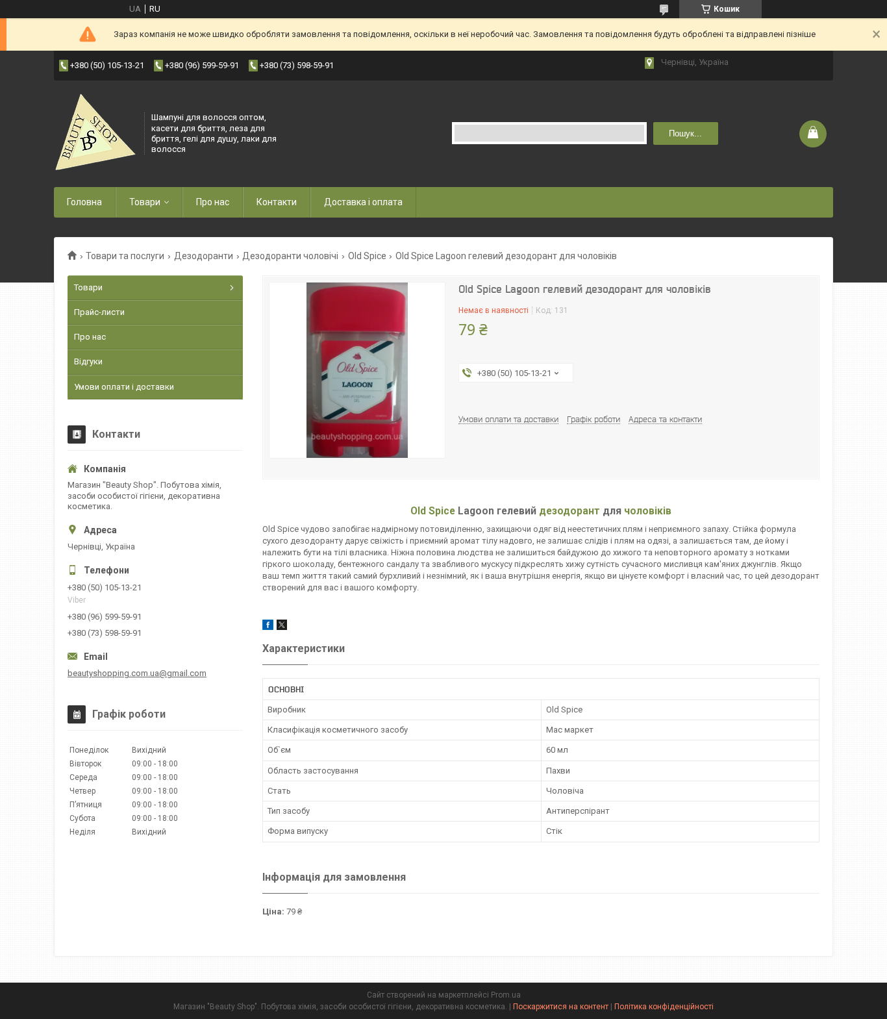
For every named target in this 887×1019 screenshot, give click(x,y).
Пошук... (685, 133)
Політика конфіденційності (664, 1006)
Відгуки (88, 361)
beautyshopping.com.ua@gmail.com (137, 673)
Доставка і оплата (363, 202)
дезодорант (569, 511)
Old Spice (367, 256)
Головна (84, 202)
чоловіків (647, 511)
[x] (282, 627)
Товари (144, 202)
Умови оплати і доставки (124, 387)
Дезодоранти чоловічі (290, 256)
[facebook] (267, 627)
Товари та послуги (125, 256)
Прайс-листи (99, 312)
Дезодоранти (203, 256)
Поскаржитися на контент (560, 1006)
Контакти (276, 202)
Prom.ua (506, 995)
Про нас (212, 202)
